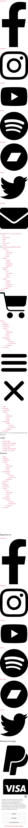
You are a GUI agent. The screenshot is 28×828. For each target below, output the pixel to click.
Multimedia (6, 338)
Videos (8, 339)
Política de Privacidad (18, 826)
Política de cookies (8, 826)
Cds (7, 251)
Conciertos (6, 237)
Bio (4, 235)
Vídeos (8, 260)
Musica (11, 341)
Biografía (5, 324)
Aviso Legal (6, 441)
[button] (25, 796)
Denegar (14, 818)
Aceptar (14, 814)
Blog (4, 239)
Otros (7, 256)
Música (8, 262)
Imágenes (9, 266)
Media (5, 258)
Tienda (5, 249)
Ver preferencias (14, 822)
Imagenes (9, 345)
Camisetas (9, 252)
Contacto (6, 267)
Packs (8, 254)
